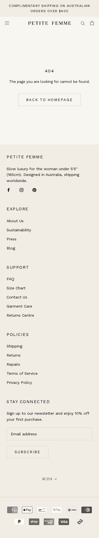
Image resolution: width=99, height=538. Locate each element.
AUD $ (47, 479)
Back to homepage (49, 100)
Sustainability (19, 230)
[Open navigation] (7, 23)
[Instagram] (21, 190)
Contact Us (17, 297)
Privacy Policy (19, 382)
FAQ (10, 279)
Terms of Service (22, 373)
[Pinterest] (34, 190)
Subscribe (27, 452)
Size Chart (16, 288)
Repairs (13, 364)
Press (11, 239)
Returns (14, 355)
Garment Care (19, 306)
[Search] (83, 23)
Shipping (14, 346)
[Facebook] (8, 190)
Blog (11, 248)
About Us (15, 221)
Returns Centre (20, 315)
